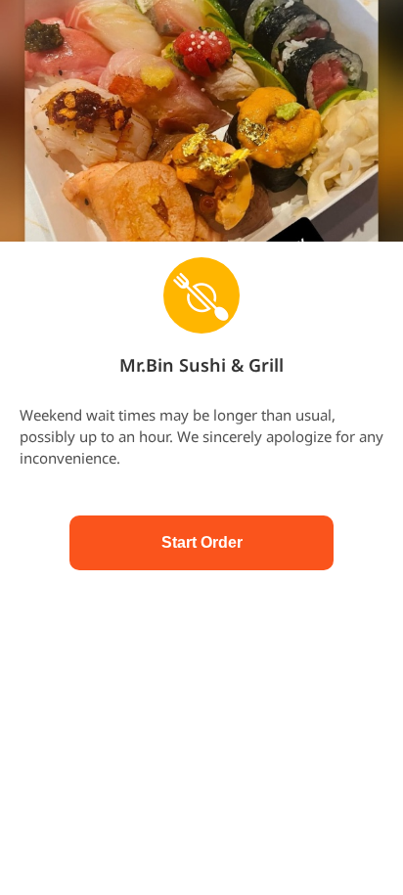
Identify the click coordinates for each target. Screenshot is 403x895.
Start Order (202, 542)
